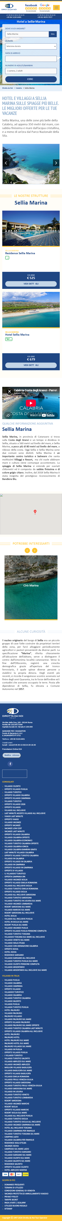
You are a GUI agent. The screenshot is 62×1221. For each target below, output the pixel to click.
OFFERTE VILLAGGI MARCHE (17, 1110)
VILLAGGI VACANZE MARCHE (17, 1104)
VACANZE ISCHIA (12, 1146)
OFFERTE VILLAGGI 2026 (15, 804)
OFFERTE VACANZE (12, 825)
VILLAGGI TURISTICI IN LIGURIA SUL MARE (23, 901)
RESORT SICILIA (11, 1107)
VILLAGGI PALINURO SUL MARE (18, 1019)
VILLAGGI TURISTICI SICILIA (16, 1119)
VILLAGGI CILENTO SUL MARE (17, 1158)
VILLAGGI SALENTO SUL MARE (17, 1161)
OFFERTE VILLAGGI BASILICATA (18, 1074)
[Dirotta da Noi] (12, 713)
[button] (6, 164)
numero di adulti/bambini (19, 66)
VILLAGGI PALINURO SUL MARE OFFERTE (22, 1025)
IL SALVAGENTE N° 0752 (11, 735)
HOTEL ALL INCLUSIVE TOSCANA (18, 1128)
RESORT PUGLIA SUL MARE (16, 925)
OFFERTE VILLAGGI (13, 807)
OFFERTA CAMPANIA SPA (15, 877)
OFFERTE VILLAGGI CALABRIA (17, 795)
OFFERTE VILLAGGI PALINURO (17, 1022)
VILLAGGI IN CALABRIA (14, 859)
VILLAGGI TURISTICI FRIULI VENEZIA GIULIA (23, 1086)
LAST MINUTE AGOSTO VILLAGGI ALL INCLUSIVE (25, 813)
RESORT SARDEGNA (13, 1101)
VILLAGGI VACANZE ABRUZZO (17, 1064)
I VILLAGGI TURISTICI (14, 1055)
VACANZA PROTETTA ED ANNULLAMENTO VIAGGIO (26, 1194)
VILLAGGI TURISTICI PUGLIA (16, 1007)
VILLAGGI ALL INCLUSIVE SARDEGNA (20, 895)
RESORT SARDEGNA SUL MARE (18, 907)
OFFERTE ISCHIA (11, 949)
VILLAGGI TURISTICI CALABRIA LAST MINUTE (24, 1028)
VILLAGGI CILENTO (12, 786)
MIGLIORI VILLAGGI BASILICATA (18, 1067)
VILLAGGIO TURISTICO (14, 992)
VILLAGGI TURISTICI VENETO (17, 1095)
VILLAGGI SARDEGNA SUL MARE (18, 1089)
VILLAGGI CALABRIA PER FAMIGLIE (19, 1140)
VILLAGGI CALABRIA (13, 983)
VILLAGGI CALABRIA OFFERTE (17, 837)
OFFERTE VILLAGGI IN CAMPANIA (19, 868)
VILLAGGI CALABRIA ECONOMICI (18, 840)
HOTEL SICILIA (11, 916)
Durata (9, 41)
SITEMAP (8, 1209)
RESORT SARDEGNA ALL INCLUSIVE (19, 913)
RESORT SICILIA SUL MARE (16, 1113)
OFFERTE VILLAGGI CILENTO (16, 1167)
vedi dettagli (31, 284)
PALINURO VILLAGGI (13, 1016)
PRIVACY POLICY (11, 1197)
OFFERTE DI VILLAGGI (14, 871)
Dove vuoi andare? (15, 29)
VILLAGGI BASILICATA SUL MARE (18, 1070)
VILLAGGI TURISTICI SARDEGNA (18, 898)
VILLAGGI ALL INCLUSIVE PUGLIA (19, 919)
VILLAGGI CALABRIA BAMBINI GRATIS (21, 849)
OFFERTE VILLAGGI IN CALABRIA (18, 862)
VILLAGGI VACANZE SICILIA (16, 880)
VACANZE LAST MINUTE (15, 831)
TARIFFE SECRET (11, 1200)
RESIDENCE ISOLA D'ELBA (15, 1143)
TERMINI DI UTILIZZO (14, 1188)
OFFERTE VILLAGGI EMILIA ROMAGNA (21, 883)
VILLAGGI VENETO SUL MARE (17, 940)
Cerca (31, 79)
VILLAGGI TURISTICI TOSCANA (17, 934)
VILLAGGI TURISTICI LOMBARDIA (19, 1098)
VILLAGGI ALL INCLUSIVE (15, 810)
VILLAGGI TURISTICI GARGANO (18, 1152)
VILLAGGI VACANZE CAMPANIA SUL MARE (22, 1125)
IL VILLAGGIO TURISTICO (15, 874)
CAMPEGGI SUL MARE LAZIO (17, 1149)
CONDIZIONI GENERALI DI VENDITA (20, 1191)
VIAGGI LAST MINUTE (14, 816)
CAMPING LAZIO (12, 1137)
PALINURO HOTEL (12, 1037)
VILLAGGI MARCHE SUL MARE (17, 910)
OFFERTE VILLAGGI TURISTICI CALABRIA (22, 856)
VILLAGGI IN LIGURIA (14, 1092)
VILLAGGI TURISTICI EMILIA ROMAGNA (21, 889)
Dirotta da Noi (7, 88)
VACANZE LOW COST (13, 828)
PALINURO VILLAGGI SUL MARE (18, 1046)
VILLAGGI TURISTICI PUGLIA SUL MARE (21, 961)
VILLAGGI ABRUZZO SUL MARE (18, 1061)
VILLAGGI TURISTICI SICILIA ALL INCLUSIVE (23, 1122)
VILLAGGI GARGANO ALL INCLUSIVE (20, 958)
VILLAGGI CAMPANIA (13, 986)
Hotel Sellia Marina (17, 334)
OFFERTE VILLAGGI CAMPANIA (17, 798)
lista (52, 34)
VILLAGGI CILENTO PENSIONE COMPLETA (22, 964)
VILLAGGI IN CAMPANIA (15, 865)
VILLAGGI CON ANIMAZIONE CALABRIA (21, 946)
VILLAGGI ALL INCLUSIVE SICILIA (18, 886)
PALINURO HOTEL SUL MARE (17, 1043)
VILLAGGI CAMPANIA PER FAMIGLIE (20, 1131)
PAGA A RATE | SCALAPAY (15, 1203)
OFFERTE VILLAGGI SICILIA (16, 892)
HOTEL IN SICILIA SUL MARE (16, 922)
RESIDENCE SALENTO (13, 1164)
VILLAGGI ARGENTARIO (15, 967)
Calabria (19, 88)
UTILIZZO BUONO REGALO (16, 1206)
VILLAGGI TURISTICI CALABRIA (18, 998)
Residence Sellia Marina (20, 253)
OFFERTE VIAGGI (12, 819)
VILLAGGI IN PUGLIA (13, 1049)
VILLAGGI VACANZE (13, 822)
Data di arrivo (12, 53)
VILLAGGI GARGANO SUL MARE (18, 1155)
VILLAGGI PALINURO (13, 1013)
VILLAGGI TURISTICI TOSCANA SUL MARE (22, 1134)
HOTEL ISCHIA (10, 952)
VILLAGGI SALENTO (13, 1001)
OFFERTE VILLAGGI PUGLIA (16, 789)
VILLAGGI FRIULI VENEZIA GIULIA (19, 1080)
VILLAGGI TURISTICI (13, 792)
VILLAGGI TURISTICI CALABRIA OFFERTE (22, 843)
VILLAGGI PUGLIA (12, 980)
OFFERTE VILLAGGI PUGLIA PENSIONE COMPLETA (25, 931)
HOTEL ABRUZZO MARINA (16, 1170)
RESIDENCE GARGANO (14, 955)
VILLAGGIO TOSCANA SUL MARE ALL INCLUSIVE (25, 937)
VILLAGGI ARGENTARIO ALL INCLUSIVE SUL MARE (26, 970)
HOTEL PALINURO (12, 1010)
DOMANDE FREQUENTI (14, 1185)
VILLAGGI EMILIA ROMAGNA (17, 1077)
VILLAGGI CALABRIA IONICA (16, 846)
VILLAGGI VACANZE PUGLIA (16, 928)
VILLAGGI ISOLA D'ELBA (15, 943)
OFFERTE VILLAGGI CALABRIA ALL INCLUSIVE (24, 1031)
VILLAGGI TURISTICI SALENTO (17, 1058)
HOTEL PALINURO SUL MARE (17, 1040)
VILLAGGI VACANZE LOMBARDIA (18, 904)
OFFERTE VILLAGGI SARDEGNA (18, 1083)
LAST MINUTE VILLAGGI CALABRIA (19, 852)
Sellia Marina (12, 251)
